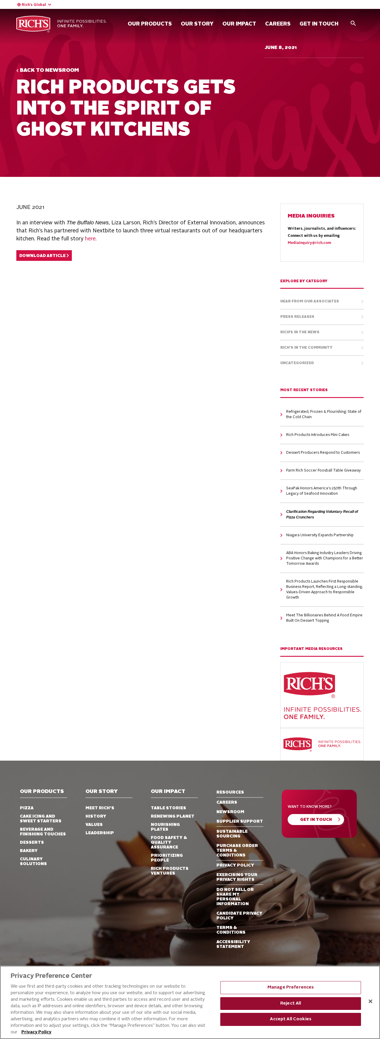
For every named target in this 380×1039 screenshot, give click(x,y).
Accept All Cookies (290, 1019)
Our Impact (239, 24)
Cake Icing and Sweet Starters (40, 818)
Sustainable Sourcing (232, 833)
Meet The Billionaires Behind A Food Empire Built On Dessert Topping (324, 618)
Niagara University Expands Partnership (320, 535)
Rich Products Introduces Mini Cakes (317, 435)
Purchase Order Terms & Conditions (237, 850)
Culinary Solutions (33, 861)
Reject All (290, 1003)
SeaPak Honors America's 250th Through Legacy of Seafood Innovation (321, 491)
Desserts (32, 842)
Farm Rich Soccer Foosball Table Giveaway (323, 470)
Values (94, 825)
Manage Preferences (290, 987)
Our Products (150, 24)
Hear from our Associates (309, 301)
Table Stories (168, 808)
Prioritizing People (167, 858)
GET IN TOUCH (319, 24)
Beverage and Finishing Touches (43, 831)
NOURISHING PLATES (165, 827)
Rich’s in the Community (306, 348)
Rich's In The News (299, 332)
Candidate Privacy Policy (239, 915)
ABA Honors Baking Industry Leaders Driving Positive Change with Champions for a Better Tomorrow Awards (324, 558)
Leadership (100, 833)
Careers (226, 802)
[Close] (370, 1001)
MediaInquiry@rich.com (309, 243)
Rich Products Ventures (170, 871)
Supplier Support (239, 821)
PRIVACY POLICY (235, 865)
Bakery (29, 851)
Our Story (197, 24)
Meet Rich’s (100, 808)
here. (91, 239)
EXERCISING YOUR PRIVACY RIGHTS (236, 877)
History (96, 816)
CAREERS (278, 24)
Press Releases (297, 317)
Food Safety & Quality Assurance (169, 842)
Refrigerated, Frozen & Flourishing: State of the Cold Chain (323, 414)
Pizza (27, 808)
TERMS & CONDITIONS (231, 930)
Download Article (42, 256)
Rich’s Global (34, 5)
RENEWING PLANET (172, 816)
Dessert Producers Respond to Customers (323, 453)
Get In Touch (316, 820)
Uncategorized (297, 363)
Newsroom (230, 812)
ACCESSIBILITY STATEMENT (233, 944)
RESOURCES (230, 792)
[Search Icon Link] (353, 23)
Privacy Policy (36, 1032)
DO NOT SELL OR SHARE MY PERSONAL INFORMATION (235, 897)
